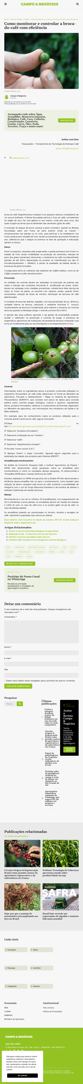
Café (65, 547)
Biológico (54, 547)
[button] (5, 4)
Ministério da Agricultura (14, 1019)
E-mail (8, 658)
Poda (8, 556)
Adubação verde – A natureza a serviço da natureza (33, 534)
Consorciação (24, 552)
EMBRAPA (8, 1015)
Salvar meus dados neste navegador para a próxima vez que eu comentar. (40, 681)
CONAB (7, 1011)
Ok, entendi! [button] (22, 1075)
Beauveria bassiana (37, 547)
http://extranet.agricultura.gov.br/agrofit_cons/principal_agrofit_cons (39, 426)
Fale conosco (48, 1008)
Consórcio (39, 552)
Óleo (71, 552)
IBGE (6, 1008)
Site (6, 670)
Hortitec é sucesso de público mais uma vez (29, 537)
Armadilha (19, 547)
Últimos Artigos (16, 19)
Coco (73, 547)
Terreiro (18, 556)
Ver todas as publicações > (17, 836)
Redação (13, 98)
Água (8, 547)
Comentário (10, 617)
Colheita (10, 552)
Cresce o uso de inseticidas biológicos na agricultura (33, 531)
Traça (29, 556)
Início (6, 19)
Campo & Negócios (18, 96)
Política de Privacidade (52, 1011)
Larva (62, 552)
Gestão (52, 552)
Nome (7, 647)
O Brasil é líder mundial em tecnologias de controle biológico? (37, 540)
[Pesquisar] (20, 703)
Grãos (26, 19)
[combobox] (10, 703)
